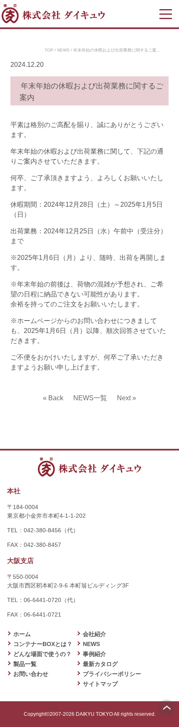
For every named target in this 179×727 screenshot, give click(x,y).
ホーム (22, 634)
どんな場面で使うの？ (42, 654)
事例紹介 (94, 654)
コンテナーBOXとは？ (42, 644)
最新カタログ (100, 664)
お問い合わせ (30, 674)
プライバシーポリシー (112, 674)
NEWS (63, 50)
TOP (49, 50)
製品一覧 (25, 664)
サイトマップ (100, 683)
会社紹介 (94, 634)
